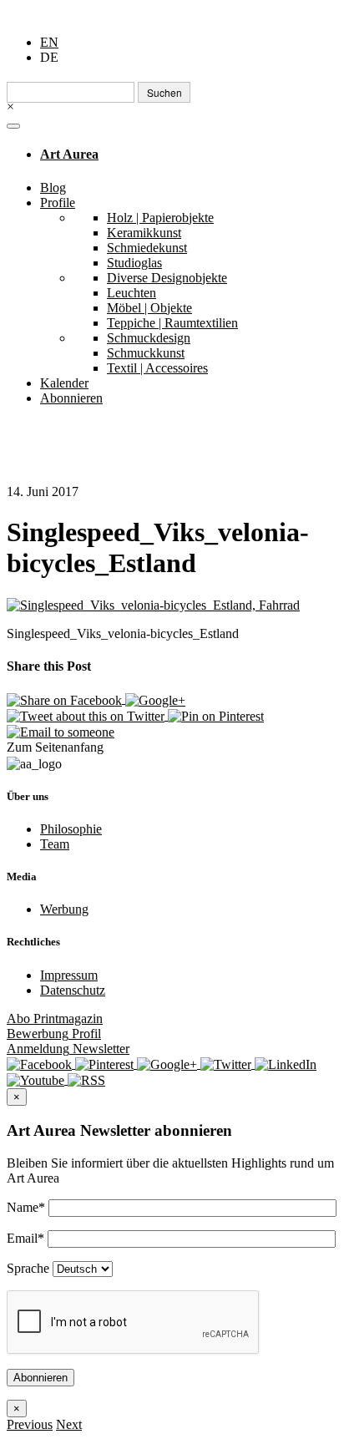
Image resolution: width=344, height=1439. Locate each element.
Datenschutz (72, 990)
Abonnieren (71, 398)
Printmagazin (55, 1018)
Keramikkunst (144, 232)
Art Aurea (69, 154)
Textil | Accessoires (157, 368)
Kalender (64, 383)
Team (54, 844)
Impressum (69, 975)
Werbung (64, 909)
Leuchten (131, 293)
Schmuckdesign (148, 338)
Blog (53, 187)
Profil (54, 1033)
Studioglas (134, 263)
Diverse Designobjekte (167, 278)
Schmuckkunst (146, 353)
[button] (30, 1424)
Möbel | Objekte (149, 308)
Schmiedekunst (147, 248)
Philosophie (71, 829)
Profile (57, 202)
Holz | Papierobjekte (160, 217)
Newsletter (68, 1048)
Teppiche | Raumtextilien (172, 323)
